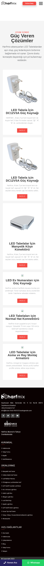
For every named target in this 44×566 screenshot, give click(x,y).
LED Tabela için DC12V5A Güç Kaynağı (22, 179)
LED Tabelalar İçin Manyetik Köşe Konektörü (22, 246)
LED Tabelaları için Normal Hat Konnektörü (22, 317)
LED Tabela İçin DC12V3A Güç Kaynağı (22, 111)
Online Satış (29, 3)
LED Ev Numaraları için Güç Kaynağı (22, 282)
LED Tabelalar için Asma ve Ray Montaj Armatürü (22, 355)
